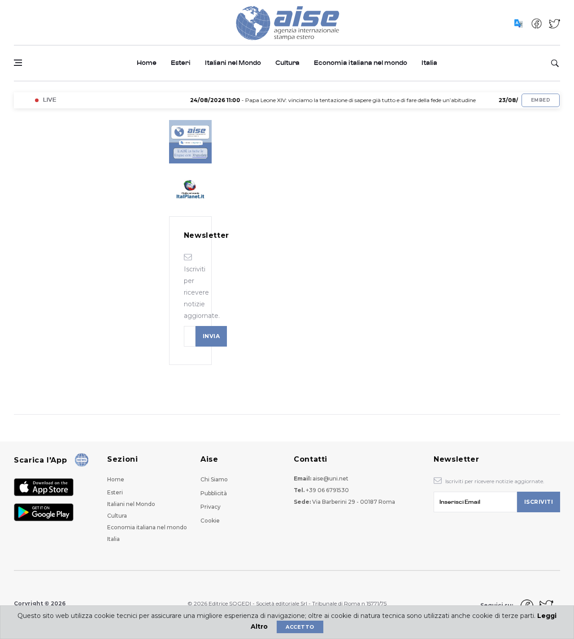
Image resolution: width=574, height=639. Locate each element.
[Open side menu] (18, 62)
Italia (429, 63)
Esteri (181, 63)
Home (147, 63)
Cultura (287, 63)
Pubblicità (213, 493)
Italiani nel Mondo (233, 63)
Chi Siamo (214, 479)
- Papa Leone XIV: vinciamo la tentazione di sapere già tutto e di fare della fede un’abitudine (325, 100)
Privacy (210, 506)
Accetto (300, 627)
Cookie (210, 520)
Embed (540, 100)
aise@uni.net (330, 478)
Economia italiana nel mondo (360, 63)
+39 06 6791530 (327, 490)
